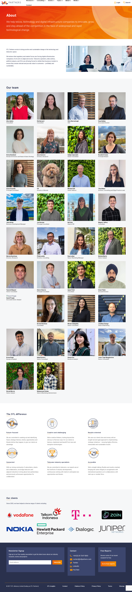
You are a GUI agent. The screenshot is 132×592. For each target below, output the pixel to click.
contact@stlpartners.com (82, 559)
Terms (110, 586)
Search (127, 2)
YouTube (76, 570)
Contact (64, 586)
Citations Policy (80, 586)
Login (118, 2)
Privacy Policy (96, 586)
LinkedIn (76, 566)
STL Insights (51, 586)
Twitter (75, 563)
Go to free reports (108, 564)
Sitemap (121, 586)
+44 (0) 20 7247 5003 (80, 556)
